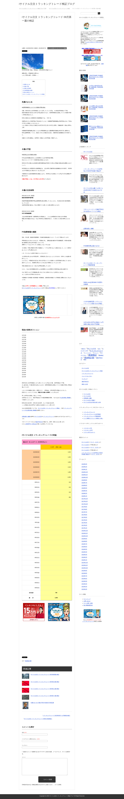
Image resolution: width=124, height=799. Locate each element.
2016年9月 (84, 538)
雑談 (85, 359)
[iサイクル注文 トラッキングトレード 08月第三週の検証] (25, 683)
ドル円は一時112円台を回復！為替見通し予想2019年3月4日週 (96, 87)
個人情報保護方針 (88, 605)
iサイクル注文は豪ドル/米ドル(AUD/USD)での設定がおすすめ (93, 190)
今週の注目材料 (27, 88)
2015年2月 (84, 589)
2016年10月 (85, 536)
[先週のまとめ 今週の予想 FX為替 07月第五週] (25, 705)
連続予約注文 (39, 421)
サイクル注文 (87, 394)
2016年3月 (84, 554)
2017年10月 (85, 504)
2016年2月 (84, 557)
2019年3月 (84, 464)
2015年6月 (84, 578)
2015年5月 (84, 581)
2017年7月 (84, 512)
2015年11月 (85, 565)
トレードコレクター (87, 352)
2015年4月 (84, 584)
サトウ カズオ (94, 442)
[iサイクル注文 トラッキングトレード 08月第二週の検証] (25, 690)
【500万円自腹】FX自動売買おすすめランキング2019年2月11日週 (96, 138)
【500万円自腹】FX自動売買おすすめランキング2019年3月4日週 (96, 77)
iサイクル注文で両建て (89, 400)
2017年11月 (85, 501)
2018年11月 (85, 474)
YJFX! (99, 348)
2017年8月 (84, 509)
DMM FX (83, 348)
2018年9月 (84, 480)
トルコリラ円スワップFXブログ (93, 42)
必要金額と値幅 (26, 416)
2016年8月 (84, 541)
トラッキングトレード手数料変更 (92, 416)
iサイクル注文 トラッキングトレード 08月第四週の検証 (45, 674)
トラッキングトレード (36, 288)
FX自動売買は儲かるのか (92, 246)
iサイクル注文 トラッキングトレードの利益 (33, 94)
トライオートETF (88, 430)
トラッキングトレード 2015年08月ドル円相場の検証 (56, 715)
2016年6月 (84, 546)
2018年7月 (84, 482)
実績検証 (92, 355)
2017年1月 (84, 528)
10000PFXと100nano (31, 424)
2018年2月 (84, 493)
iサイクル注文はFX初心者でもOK (92, 402)
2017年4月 (84, 520)
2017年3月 (84, 522)
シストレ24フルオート (89, 432)
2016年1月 (84, 560)
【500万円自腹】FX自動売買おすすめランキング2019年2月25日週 (96, 97)
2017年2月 (84, 525)
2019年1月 (84, 469)
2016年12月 (85, 530)
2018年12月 (85, 472)
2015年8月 (84, 573)
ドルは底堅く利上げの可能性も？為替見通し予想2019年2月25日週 (96, 107)
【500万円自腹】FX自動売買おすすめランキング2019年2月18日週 (96, 117)
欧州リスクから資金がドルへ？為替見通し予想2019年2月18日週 (96, 128)
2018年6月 (84, 485)
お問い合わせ (87, 601)
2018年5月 (84, 488)
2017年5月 (84, 517)
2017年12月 (85, 498)
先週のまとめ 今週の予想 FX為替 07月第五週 (42, 702)
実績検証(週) (28, 661)
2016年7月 (84, 544)
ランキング (84, 378)
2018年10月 (85, 477)
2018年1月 (84, 496)
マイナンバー (96, 352)
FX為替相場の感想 (27, 90)
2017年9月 (84, 506)
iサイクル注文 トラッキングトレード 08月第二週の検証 (45, 688)
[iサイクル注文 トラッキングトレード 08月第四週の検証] (25, 676)
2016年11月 (85, 533)
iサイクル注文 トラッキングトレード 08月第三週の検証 (45, 681)
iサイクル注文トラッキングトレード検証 (57, 48)
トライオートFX (88, 428)
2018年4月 (84, 490)
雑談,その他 (85, 384)
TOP (33, 8)
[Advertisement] (47, 35)
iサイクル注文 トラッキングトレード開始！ (49, 408)
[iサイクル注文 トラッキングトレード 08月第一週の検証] (25, 697)
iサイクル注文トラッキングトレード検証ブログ (47, 3)
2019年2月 (84, 466)
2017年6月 (84, 514)
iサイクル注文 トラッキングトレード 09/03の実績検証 (38, 718)
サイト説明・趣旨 (88, 603)
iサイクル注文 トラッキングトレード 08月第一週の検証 (45, 695)
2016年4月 (84, 552)
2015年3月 (84, 586)
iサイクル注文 (25, 288)
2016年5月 (84, 549)
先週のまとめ (26, 84)
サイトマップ (87, 599)
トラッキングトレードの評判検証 (92, 414)
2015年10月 (85, 568)
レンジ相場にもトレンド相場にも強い (93, 418)
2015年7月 (84, 576)
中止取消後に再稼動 (65, 397)
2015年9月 (84, 570)
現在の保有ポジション (28, 92)
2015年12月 (85, 562)
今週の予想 (26, 86)
